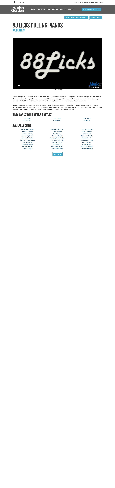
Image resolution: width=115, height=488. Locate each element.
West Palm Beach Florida (27, 140)
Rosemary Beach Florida (57, 138)
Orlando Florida (86, 138)
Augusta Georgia (27, 148)
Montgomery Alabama (27, 129)
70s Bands (27, 118)
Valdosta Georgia (27, 146)
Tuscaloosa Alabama (87, 129)
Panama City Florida (27, 136)
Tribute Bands (57, 118)
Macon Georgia (86, 142)
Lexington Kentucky (87, 148)
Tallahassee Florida (86, 136)
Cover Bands (57, 120)
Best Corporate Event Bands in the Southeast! (89, 2)
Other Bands (86, 118)
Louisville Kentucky (57, 148)
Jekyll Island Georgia (57, 146)
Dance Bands (27, 120)
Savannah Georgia (57, 142)
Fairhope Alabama (27, 134)
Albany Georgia (86, 144)
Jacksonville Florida (27, 138)
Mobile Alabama (57, 131)
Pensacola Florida (57, 136)
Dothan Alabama (87, 131)
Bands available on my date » (91, 9)
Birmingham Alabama (57, 129)
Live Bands (87, 120)
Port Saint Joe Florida (57, 140)
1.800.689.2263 (20, 2)
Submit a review (96, 17)
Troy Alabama (57, 134)
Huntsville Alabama (27, 131)
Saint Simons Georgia (86, 146)
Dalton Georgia (57, 144)
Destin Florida (87, 134)
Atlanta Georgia (27, 142)
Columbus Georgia (27, 144)
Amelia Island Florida (87, 140)
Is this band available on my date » (76, 17)
